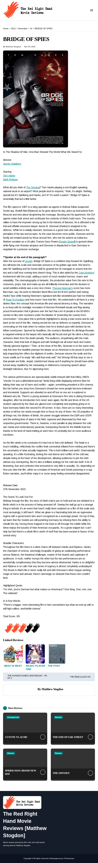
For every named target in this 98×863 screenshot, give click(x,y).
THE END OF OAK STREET (68, 737)
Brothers (89, 272)
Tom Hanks (9, 175)
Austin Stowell (67, 241)
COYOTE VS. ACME (16, 737)
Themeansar (69, 858)
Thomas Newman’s (62, 288)
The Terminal (33, 187)
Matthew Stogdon (52, 689)
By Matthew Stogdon (12, 47)
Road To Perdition (15, 299)
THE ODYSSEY (61, 773)
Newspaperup (55, 858)
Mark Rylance (10, 179)
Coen (81, 272)
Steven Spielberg (12, 163)
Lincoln (28, 261)
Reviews (58, 717)
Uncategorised (13, 717)
